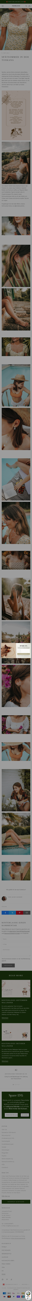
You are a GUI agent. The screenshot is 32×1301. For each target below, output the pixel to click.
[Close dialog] (30, 643)
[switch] (28, 1298)
